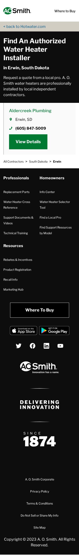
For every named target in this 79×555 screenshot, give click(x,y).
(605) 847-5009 (30, 128)
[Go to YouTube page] (60, 346)
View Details (28, 141)
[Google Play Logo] (54, 331)
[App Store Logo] (23, 331)
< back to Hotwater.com (24, 26)
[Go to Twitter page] (18, 346)
